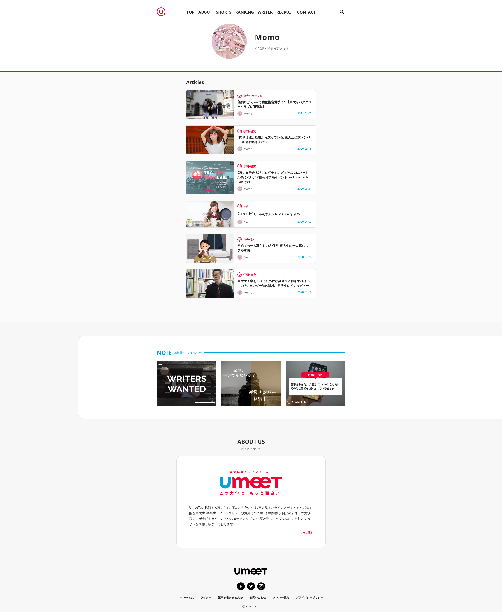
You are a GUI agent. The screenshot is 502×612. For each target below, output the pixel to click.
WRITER (265, 12)
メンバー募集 (281, 597)
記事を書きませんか (230, 597)
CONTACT (306, 12)
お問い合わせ (258, 597)
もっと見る (306, 532)
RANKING (244, 12)
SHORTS (223, 12)
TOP (190, 12)
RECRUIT (284, 12)
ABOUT (205, 12)
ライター (205, 597)
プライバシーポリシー (309, 597)
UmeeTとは (186, 597)
